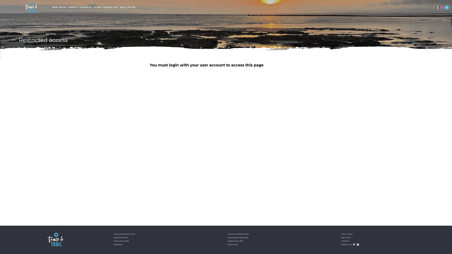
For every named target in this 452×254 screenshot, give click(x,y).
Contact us (345, 241)
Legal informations (121, 237)
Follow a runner (347, 234)
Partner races (232, 244)
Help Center (346, 237)
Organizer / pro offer (235, 241)
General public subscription (237, 237)
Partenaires (118, 244)
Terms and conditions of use (124, 234)
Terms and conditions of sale (238, 234)
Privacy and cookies (121, 241)
